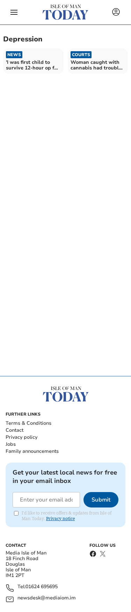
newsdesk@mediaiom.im (46, 598)
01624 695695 (42, 587)
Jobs (11, 444)
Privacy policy (21, 437)
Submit (101, 500)
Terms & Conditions (28, 423)
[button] (14, 12)
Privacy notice (60, 518)
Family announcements (32, 451)
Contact (14, 430)
